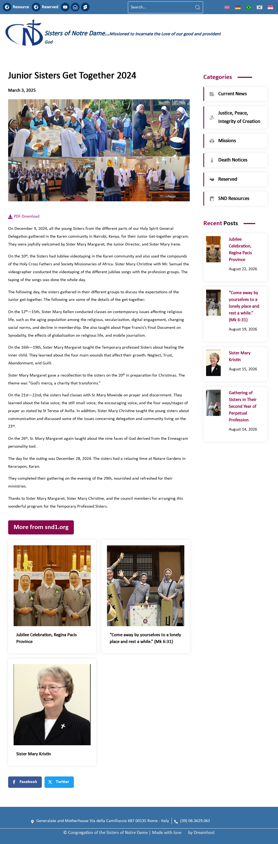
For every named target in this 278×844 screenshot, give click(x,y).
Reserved (50, 7)
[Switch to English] (227, 7)
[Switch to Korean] (259, 7)
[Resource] (7, 7)
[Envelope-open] (75, 7)
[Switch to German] (237, 7)
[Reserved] (36, 7)
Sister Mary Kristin (33, 754)
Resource (21, 7)
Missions (227, 141)
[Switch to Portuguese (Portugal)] (248, 7)
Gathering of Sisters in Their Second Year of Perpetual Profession (243, 406)
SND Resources (233, 198)
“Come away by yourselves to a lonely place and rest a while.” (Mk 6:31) (244, 306)
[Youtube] (65, 7)
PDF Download (26, 216)
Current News (232, 94)
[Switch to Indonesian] (270, 7)
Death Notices (232, 160)
